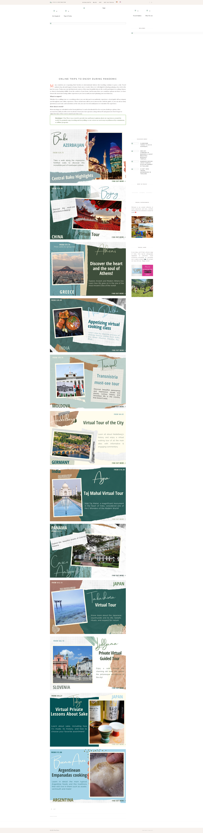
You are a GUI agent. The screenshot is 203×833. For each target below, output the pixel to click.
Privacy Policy (147, 830)
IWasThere (53, 816)
